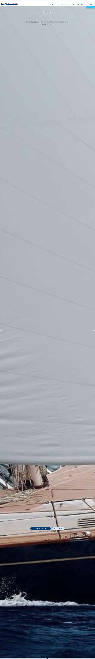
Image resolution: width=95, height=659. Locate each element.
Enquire (90, 7)
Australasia (91, 0)
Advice (73, 4)
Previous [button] (1, 330)
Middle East (80, 0)
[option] (47, 329)
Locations (60, 4)
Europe (76, 0)
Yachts (53, 4)
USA (71, 0)
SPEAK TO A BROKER (58, 528)
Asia (83, 0)
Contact (89, 4)
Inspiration (67, 4)
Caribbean (87, 0)
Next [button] (94, 330)
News (78, 4)
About (82, 4)
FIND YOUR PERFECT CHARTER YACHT (40, 528)
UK (73, 0)
